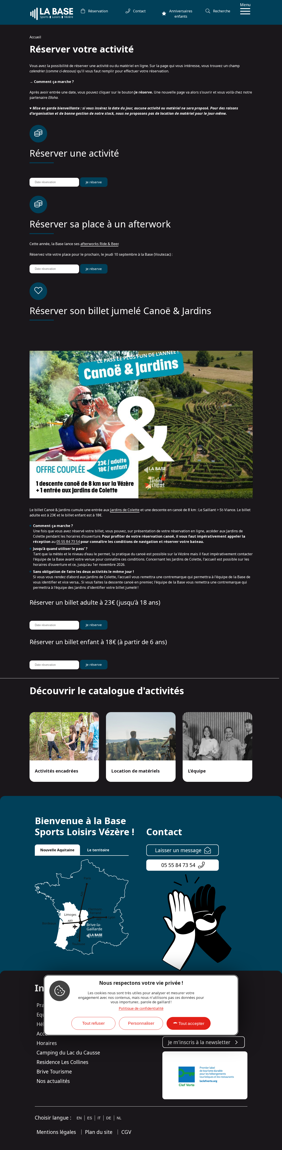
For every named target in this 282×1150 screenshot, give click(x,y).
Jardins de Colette (124, 509)
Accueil (35, 37)
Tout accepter (191, 1023)
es (89, 1118)
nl (119, 1118)
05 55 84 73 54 (68, 541)
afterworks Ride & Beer (99, 243)
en (79, 1118)
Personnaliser (141, 1023)
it (99, 1118)
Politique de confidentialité (141, 1008)
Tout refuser (93, 1023)
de (108, 1118)
